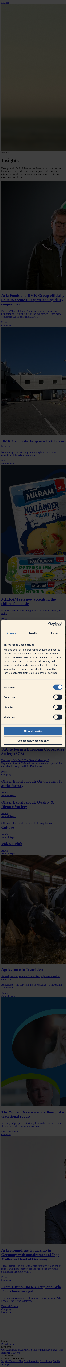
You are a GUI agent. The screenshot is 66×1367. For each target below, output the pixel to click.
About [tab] (54, 633)
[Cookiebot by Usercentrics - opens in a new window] (48, 624)
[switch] (57, 697)
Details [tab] (33, 633)
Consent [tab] (12, 633)
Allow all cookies (33, 731)
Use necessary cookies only (33, 740)
